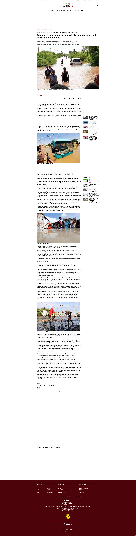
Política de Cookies (64, 496)
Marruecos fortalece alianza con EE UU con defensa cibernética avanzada (93, 118)
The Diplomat (81, 492)
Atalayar (38, 29)
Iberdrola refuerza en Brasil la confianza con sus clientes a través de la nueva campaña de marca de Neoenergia (93, 132)
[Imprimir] (67, 99)
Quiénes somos (57, 496)
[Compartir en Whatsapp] (80, 99)
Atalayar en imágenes (62, 492)
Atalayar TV (60, 488)
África (40, 388)
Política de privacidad (72, 496)
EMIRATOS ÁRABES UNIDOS (86, 0)
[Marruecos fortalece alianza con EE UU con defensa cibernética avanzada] (85, 117)
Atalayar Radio (60, 489)
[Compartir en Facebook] (69, 99)
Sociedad (48, 489)
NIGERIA (97, 0)
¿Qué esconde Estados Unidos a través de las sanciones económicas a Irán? (94, 181)
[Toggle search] (97, 6)
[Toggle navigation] (39, 6)
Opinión (38, 492)
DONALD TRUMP (93, 0)
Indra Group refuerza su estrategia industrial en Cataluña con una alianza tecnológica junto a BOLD (58, 42)
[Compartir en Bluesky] (74, 99)
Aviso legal (79, 496)
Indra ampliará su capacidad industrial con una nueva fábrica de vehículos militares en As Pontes (58, 41)
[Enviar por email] (65, 99)
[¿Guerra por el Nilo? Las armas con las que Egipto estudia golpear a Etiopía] (85, 194)
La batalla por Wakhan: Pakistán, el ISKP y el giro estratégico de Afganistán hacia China (94, 127)
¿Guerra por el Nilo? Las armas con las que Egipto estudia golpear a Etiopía (94, 195)
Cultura (38, 489)
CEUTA (81, 0)
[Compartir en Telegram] (76, 99)
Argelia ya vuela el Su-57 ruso (94, 185)
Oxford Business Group (41, 95)
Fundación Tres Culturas (83, 488)
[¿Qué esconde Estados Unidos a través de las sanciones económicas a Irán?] (85, 180)
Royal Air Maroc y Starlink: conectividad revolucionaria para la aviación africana (93, 123)
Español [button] (39, 0)
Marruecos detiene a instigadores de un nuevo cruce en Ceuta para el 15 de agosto (93, 190)
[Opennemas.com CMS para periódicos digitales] (68, 530)
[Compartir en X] (71, 99)
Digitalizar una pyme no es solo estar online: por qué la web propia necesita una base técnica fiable (58, 44)
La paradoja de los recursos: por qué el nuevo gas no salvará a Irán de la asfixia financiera (93, 138)
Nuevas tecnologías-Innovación (46, 29)
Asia (37, 388)
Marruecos (39, 488)
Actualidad (49, 488)
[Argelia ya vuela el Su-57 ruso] (85, 185)
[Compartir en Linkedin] (78, 99)
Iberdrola (81, 489)
